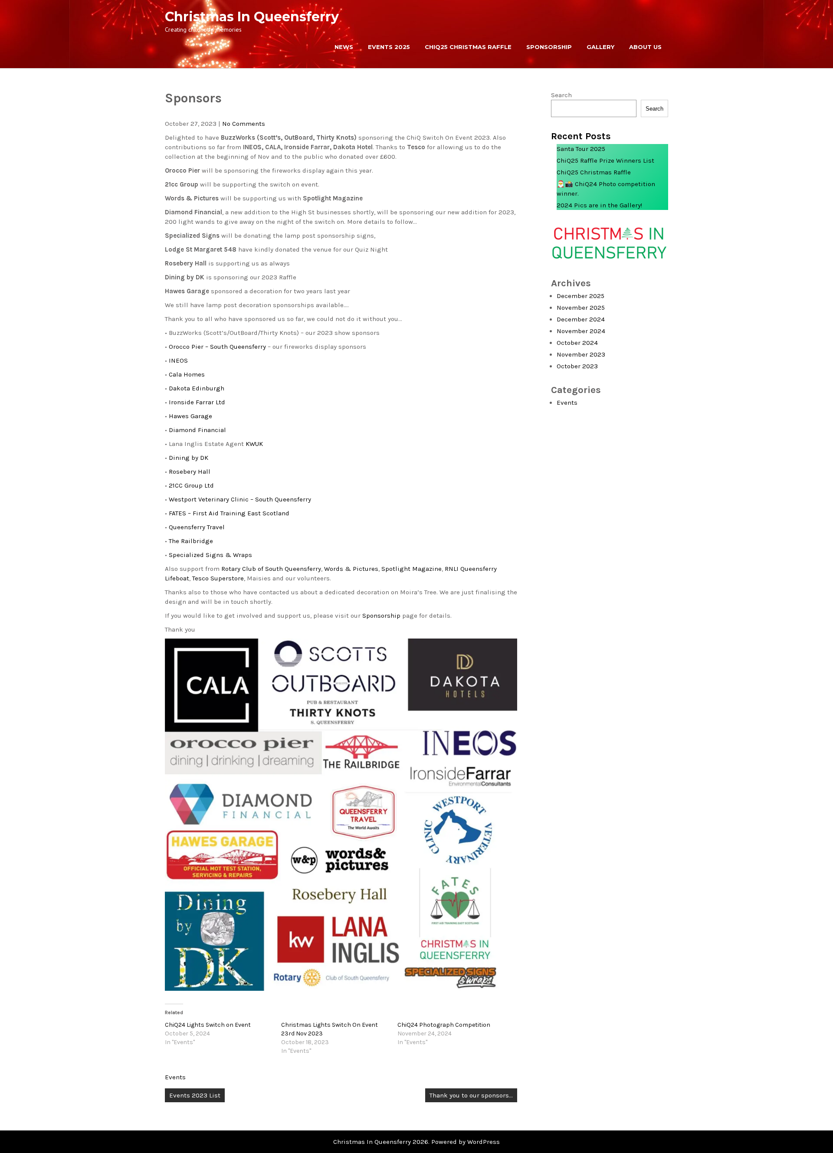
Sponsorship (549, 46)
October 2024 (577, 343)
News (344, 46)
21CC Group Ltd (191, 485)
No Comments (243, 124)
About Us (645, 46)
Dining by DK (188, 458)
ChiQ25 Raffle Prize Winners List (605, 160)
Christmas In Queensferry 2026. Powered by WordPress (416, 1142)
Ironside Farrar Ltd (197, 402)
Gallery (600, 46)
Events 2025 (389, 46)
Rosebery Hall (189, 471)
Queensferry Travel (197, 527)
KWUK (254, 444)
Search (561, 95)
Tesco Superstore (218, 578)
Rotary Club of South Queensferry (271, 569)
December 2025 (580, 296)
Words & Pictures (351, 569)
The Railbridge (191, 541)
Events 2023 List (194, 1095)
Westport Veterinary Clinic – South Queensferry (240, 499)
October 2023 (577, 366)
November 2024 (581, 331)
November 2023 (581, 354)
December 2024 (581, 319)
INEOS (178, 360)
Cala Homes (187, 374)
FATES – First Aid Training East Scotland (229, 513)
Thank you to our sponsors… (471, 1095)
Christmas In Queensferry (252, 17)
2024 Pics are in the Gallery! (599, 205)
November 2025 (581, 307)
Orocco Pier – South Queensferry (217, 346)
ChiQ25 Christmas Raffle (468, 46)
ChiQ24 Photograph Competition (443, 1025)
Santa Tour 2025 (581, 149)
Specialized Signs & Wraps (210, 555)
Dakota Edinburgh (196, 388)
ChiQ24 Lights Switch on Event (208, 1025)
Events (175, 1077)
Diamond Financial (197, 430)
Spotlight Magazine (411, 569)
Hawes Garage (190, 416)
